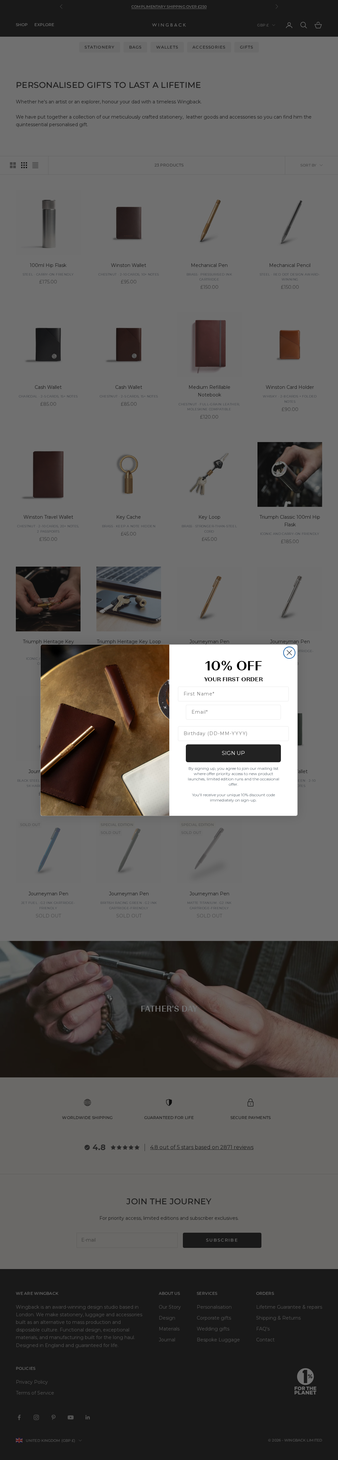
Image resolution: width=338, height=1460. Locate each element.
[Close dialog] (289, 652)
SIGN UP (233, 753)
